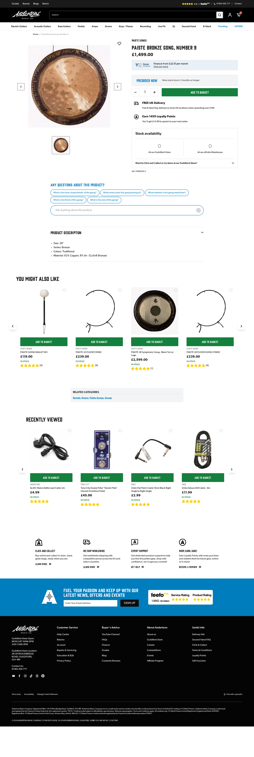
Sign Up (129, 603)
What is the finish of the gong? (68, 200)
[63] (153, 504)
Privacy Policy (64, 661)
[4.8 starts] (196, 365)
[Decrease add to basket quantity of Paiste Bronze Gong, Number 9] (135, 92)
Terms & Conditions (202, 650)
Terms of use (16, 694)
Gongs (108, 398)
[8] (41, 365)
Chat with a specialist (234, 694)
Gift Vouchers (199, 661)
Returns (61, 640)
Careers (151, 645)
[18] (203, 501)
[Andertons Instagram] (25, 676)
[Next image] (117, 86)
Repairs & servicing (66, 650)
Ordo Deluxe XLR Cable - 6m (196, 488)
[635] (52, 501)
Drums (85, 398)
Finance (106, 645)
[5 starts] (29, 365)
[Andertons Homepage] (27, 15)
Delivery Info (198, 634)
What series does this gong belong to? (122, 193)
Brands (26, 4)
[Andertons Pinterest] (43, 676)
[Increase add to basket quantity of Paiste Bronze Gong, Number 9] (154, 92)
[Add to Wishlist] (64, 290)
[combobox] (136, 15)
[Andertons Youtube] (13, 676)
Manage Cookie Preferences (47, 694)
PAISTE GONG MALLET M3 (33, 352)
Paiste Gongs (97, 398)
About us (151, 634)
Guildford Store (155, 640)
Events (150, 655)
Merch (45, 4)
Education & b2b (65, 655)
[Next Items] (241, 326)
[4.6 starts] (85, 365)
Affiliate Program (155, 661)
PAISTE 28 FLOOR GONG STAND (203, 352)
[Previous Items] (12, 326)
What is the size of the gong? (104, 200)
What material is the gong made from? (167, 193)
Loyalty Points (199, 655)
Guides (15, 4)
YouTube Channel (111, 634)
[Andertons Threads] (37, 676)
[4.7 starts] (39, 501)
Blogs (36, 4)
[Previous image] (20, 86)
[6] (207, 365)
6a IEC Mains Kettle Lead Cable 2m (47, 488)
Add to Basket (200, 92)
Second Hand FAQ (201, 640)
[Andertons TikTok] (31, 676)
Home (35, 34)
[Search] (219, 15)
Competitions (154, 650)
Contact (238, 4)
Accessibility (29, 694)
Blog (104, 655)
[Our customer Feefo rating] (180, 597)
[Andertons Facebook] (19, 676)
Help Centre (63, 634)
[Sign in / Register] (230, 15)
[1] (152, 368)
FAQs (104, 640)
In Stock (24, 361)
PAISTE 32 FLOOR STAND (88, 352)
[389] (103, 504)
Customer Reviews (111, 661)
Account (61, 645)
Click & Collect (199, 645)
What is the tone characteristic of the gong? (74, 193)
